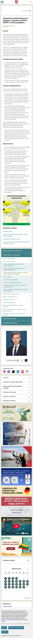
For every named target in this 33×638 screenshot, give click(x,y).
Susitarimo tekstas (8, 231)
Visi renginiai (27, 598)
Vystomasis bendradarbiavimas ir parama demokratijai (12, 306)
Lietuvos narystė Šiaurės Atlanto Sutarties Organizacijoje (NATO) (13, 264)
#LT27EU (5, 378)
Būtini (4, 623)
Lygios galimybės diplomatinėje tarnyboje (12, 387)
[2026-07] (5, 569)
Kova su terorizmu (7, 276)
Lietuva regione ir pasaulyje (11, 255)
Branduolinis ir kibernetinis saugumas (12, 282)
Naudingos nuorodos (9, 400)
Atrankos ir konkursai (9, 396)
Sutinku (4, 627)
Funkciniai (11, 623)
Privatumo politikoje (5, 619)
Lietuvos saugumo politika (9, 261)
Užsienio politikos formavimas (12, 251)
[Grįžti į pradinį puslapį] (16, 2)
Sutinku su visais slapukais (16, 627)
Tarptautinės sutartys (9, 318)
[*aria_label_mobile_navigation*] (2, 2)
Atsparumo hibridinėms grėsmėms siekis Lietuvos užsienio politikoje (15, 290)
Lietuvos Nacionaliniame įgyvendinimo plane (14, 122)
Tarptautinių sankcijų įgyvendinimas (11, 294)
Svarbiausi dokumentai (10, 323)
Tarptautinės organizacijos (9, 299)
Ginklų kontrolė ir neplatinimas (10, 279)
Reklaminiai (27, 623)
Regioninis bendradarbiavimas (10, 296)
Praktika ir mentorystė (9, 392)
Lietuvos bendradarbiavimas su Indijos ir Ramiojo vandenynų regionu (14, 310)
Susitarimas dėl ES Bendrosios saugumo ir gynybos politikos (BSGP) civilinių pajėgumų (15, 273)
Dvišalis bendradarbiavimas (9, 302)
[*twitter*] (26, 360)
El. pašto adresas (7, 606)
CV (22, 360)
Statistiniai (18, 623)
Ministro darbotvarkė (11, 360)
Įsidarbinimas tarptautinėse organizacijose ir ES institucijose (14, 314)
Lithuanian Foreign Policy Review (13, 382)
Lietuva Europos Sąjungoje (9, 258)
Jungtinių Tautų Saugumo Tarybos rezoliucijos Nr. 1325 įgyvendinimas (15, 286)
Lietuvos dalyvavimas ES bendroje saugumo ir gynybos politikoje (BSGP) (14, 269)
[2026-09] (28, 569)
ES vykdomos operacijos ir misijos (11, 239)
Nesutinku (4, 632)
